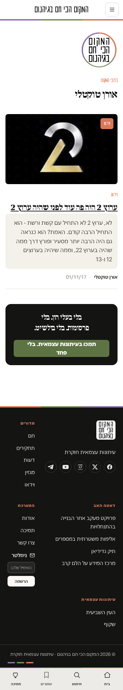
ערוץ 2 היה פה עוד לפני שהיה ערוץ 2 (64, 207)
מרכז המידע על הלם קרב (88, 563)
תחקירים (25, 448)
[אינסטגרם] (80, 467)
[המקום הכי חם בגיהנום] (80, 432)
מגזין (30, 472)
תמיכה (27, 530)
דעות (29, 460)
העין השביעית (100, 612)
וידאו (30, 484)
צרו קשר (26, 542)
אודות (28, 518)
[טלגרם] (51, 467)
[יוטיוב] (65, 467)
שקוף (109, 624)
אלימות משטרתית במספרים (85, 539)
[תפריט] (112, 9)
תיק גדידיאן (103, 551)
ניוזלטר (19, 555)
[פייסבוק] (109, 467)
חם (31, 435)
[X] (95, 467)
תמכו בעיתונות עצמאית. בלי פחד (61, 348)
